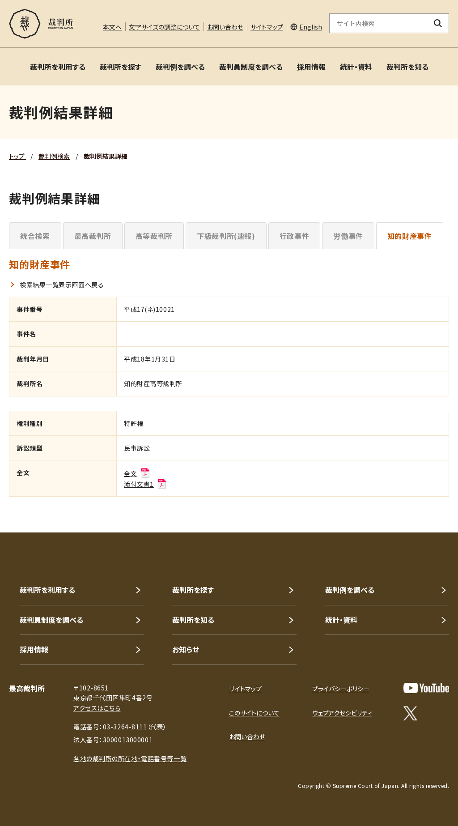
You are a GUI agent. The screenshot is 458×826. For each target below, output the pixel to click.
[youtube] (426, 688)
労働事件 (348, 235)
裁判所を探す (120, 66)
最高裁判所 (92, 235)
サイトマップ (266, 26)
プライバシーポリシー (340, 688)
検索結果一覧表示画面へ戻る (62, 284)
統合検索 (35, 235)
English (310, 26)
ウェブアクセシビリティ (342, 712)
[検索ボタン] (438, 23)
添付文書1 (139, 484)
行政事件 (295, 235)
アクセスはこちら (96, 707)
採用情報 (311, 66)
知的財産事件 (409, 235)
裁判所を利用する (57, 66)
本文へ (112, 26)
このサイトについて (254, 712)
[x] (410, 713)
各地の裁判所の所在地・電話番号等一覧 (130, 758)
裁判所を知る (407, 66)
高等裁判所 (154, 235)
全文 (130, 473)
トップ (17, 156)
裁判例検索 (54, 156)
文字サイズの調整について (164, 26)
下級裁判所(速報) (226, 235)
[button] (425, 500)
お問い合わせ (225, 26)
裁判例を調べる (180, 66)
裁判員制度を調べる (251, 66)
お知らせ (185, 649)
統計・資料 (356, 66)
